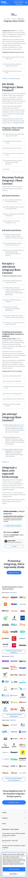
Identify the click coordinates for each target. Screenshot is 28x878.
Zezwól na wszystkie (14, 869)
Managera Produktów (18, 122)
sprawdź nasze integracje (8, 489)
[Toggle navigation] (26, 3)
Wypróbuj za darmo (14, 572)
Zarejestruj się (5, 462)
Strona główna (7, 18)
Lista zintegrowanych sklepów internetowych (14, 715)
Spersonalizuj (13, 873)
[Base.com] (5, 3)
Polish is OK (19, 4)
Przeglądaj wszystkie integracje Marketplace (14, 651)
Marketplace (13, 592)
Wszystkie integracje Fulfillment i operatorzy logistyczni (14, 779)
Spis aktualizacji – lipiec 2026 (10, 840)
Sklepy (12, 656)
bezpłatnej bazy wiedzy (17, 428)
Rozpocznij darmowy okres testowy (10, 499)
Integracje (14, 18)
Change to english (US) (19, 2)
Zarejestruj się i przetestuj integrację (11, 78)
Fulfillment (13, 720)
